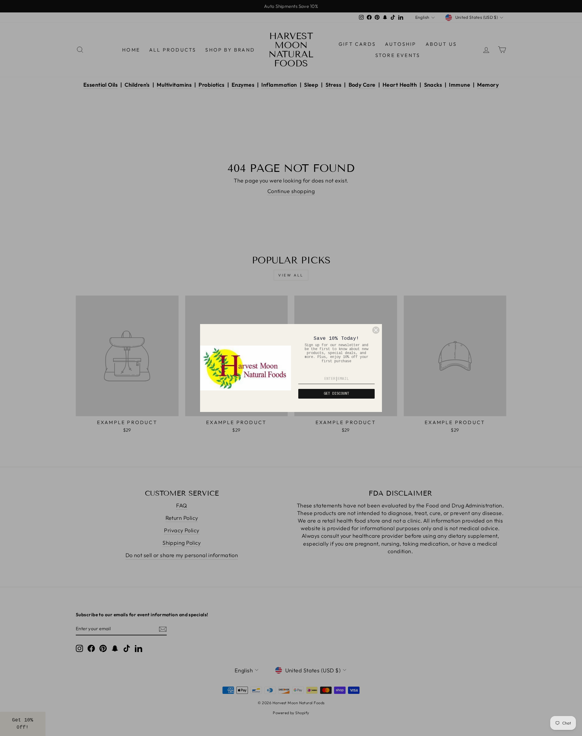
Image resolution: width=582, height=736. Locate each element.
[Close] (376, 330)
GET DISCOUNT (336, 394)
